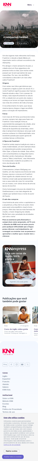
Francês (6, 382)
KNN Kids (6, 390)
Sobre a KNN (8, 398)
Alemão (6, 384)
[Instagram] (17, 364)
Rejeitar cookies (11, 451)
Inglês (5, 376)
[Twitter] (28, 364)
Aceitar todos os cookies (13, 457)
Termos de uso (9, 412)
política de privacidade (12, 445)
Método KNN (8, 401)
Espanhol (6, 379)
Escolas (6, 404)
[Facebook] (11, 364)
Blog (5, 364)
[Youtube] (22, 364)
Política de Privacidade (12, 409)
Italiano (5, 387)
